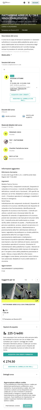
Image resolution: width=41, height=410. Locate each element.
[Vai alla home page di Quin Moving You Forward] (7, 3)
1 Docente (13, 90)
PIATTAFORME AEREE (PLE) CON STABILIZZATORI (19, 304)
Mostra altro (6, 55)
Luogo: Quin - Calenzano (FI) (18, 88)
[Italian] (24, 2)
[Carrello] (29, 2)
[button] (19, 82)
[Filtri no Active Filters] (4, 69)
